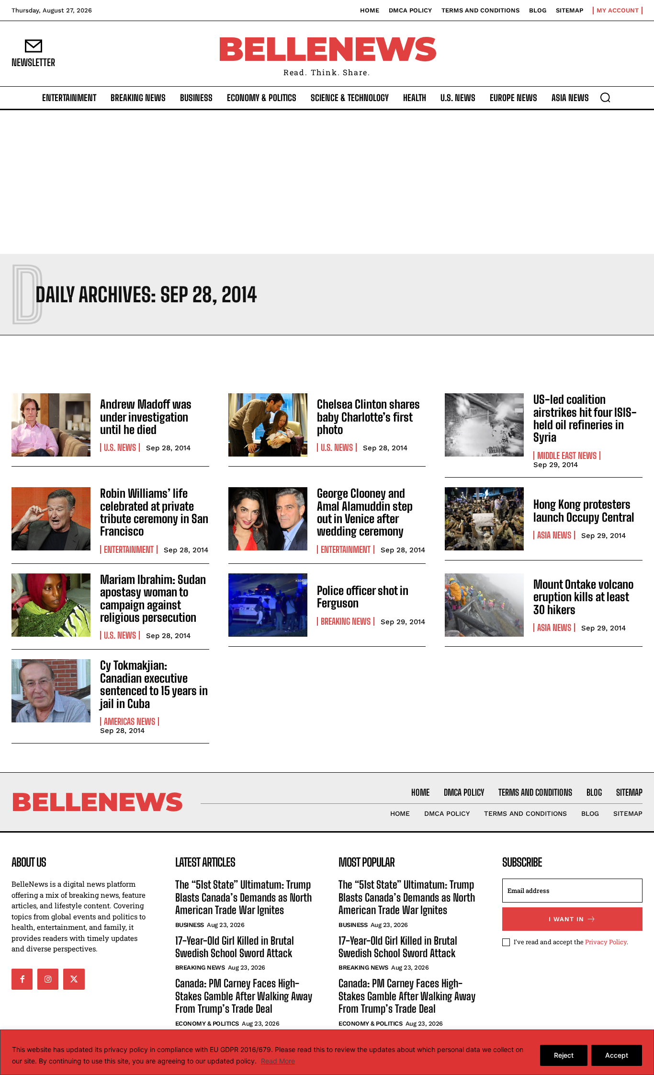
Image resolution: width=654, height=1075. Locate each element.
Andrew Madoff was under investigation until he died (146, 416)
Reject (564, 1055)
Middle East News (567, 455)
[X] (73, 979)
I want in (566, 919)
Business (189, 924)
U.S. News (120, 447)
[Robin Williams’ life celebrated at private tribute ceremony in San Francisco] (50, 518)
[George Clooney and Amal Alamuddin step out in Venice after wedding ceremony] (267, 518)
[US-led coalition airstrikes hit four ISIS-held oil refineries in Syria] (484, 425)
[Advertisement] (327, 182)
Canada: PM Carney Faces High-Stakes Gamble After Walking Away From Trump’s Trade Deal (243, 996)
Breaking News (346, 621)
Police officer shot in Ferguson (362, 596)
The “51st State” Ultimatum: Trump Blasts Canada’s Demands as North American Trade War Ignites (243, 897)
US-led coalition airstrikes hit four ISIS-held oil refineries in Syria (585, 418)
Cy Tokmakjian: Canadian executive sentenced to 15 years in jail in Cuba (154, 684)
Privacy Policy (606, 942)
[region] (327, 1052)
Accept (616, 1055)
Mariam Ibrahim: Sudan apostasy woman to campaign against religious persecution (153, 598)
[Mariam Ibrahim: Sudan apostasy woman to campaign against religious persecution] (50, 605)
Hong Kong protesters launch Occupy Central (583, 510)
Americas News (129, 721)
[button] (605, 97)
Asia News (554, 535)
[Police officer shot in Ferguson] (267, 605)
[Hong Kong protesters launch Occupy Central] (484, 518)
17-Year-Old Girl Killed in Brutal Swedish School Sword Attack (234, 947)
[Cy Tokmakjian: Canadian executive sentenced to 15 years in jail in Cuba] (50, 690)
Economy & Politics (207, 1023)
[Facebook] (22, 979)
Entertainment (129, 549)
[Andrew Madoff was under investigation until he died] (50, 425)
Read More (278, 1061)
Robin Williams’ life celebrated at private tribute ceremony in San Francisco (154, 512)
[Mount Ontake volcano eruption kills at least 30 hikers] (484, 605)
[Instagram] (47, 979)
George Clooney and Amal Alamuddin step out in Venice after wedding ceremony (365, 512)
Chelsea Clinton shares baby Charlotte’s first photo (368, 416)
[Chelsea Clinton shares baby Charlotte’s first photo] (267, 425)
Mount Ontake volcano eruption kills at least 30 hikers (583, 597)
